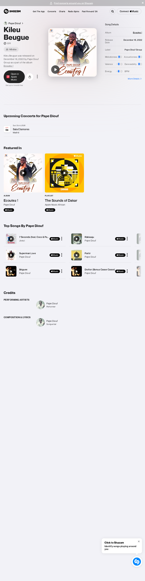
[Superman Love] (35, 255)
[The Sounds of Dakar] (64, 182)
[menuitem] (38, 11)
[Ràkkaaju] (100, 238)
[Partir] (100, 255)
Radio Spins (73, 11)
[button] (143, 2)
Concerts (52, 11)
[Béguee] (35, 271)
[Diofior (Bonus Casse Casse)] (100, 271)
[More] (61, 239)
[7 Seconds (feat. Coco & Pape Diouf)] (35, 238)
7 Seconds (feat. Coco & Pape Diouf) (38, 237)
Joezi (22, 240)
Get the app (39, 11)
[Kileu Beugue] (55, 69)
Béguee (23, 269)
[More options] (37, 77)
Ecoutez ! (8, 65)
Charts (62, 11)
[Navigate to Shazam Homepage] (12, 11)
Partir (88, 253)
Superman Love (27, 253)
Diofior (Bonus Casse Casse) (100, 269)
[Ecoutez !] (23, 182)
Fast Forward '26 (89, 11)
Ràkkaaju (89, 237)
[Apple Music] (9, 210)
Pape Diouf (25, 256)
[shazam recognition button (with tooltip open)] (136, 561)
